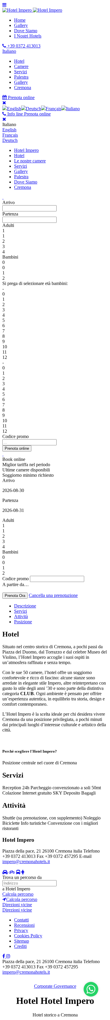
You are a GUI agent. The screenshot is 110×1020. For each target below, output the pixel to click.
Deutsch (10, 140)
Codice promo (15, 436)
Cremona (22, 87)
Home (20, 20)
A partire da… (15, 584)
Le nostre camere (30, 160)
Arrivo (8, 202)
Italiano (9, 51)
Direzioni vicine (17, 904)
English (9, 129)
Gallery (21, 25)
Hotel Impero (26, 150)
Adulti (8, 225)
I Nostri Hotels (27, 35)
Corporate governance (55, 986)
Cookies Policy (28, 935)
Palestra (21, 76)
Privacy (21, 930)
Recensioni (24, 925)
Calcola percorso (17, 894)
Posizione (23, 621)
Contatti (21, 919)
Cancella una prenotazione (53, 595)
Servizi (20, 71)
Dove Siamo (25, 30)
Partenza (10, 213)
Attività (21, 616)
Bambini (10, 256)
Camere (21, 66)
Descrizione (25, 605)
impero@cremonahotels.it (26, 861)
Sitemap (21, 940)
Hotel (19, 61)
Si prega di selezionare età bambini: (35, 283)
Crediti (20, 946)
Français (10, 135)
